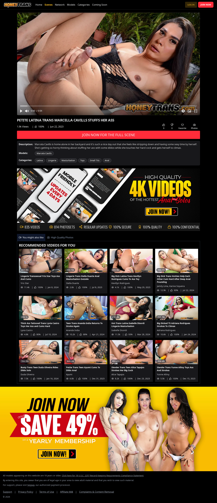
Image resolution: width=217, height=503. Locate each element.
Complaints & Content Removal (96, 491)
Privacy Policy (27, 491)
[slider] (108, 106)
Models (71, 4)
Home (38, 4)
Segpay (30, 485)
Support (9, 491)
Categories (84, 4)
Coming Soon (99, 4)
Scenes (49, 4)
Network (60, 4)
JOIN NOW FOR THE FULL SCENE (108, 134)
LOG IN (191, 4)
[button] (21, 111)
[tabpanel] (108, 312)
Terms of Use (48, 491)
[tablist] (108, 237)
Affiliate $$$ (68, 491)
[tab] (31, 237)
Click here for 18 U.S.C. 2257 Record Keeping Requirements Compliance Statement (102, 475)
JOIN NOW (205, 4)
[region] (108, 64)
